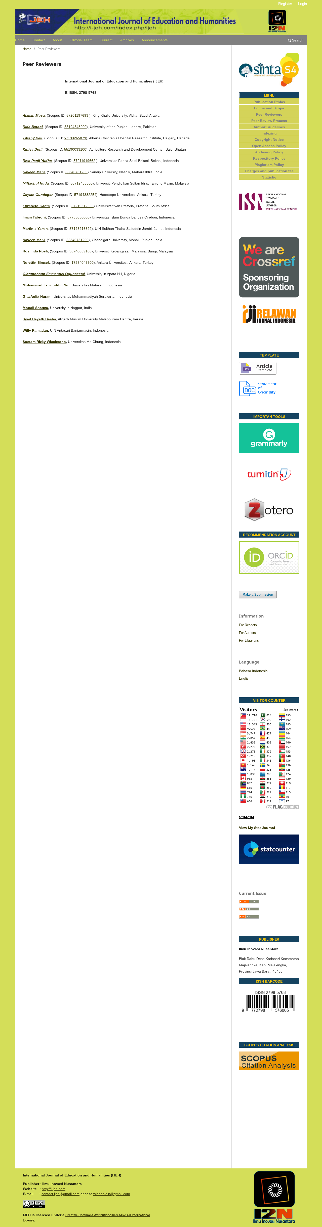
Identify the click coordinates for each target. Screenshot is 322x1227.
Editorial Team (81, 40)
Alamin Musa (34, 115)
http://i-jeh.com (53, 1189)
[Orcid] (269, 573)
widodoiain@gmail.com (111, 1194)
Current (106, 40)
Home (20, 40)
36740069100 (80, 251)
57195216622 (80, 229)
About (57, 40)
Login (302, 4)
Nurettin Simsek (36, 262)
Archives (127, 40)
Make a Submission (258, 594)
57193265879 (75, 138)
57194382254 (85, 195)
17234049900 (82, 262)
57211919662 (84, 161)
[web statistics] (246, 818)
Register (285, 4)
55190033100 (75, 149)
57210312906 (82, 206)
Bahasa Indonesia (253, 671)
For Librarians (249, 640)
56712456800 (81, 183)
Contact (38, 40)
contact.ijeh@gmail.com (60, 1194)
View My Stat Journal (257, 828)
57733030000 (78, 217)
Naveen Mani (34, 240)
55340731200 (76, 172)
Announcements (155, 40)
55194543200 (75, 127)
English (245, 678)
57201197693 (77, 115)
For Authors (247, 633)
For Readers (248, 625)
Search (297, 40)
